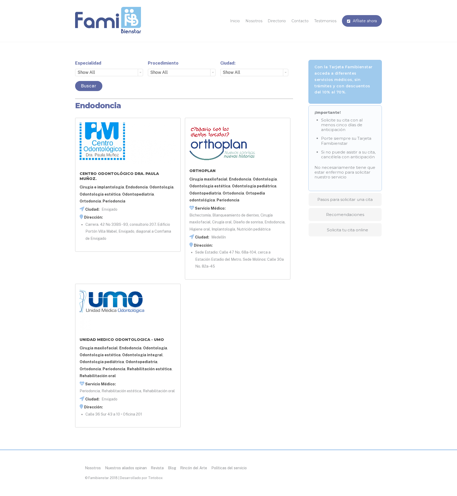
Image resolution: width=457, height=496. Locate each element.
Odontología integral (142, 355)
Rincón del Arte (193, 468)
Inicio (235, 21)
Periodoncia (114, 201)
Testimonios (325, 21)
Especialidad (88, 63)
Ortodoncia (90, 201)
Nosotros (253, 21)
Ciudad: (227, 63)
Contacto (300, 21)
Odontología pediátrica (254, 186)
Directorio (277, 21)
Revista (157, 468)
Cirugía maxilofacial (208, 179)
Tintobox (155, 478)
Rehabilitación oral (98, 376)
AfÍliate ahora (364, 21)
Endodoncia (137, 187)
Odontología (161, 187)
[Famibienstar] (108, 31)
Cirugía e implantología (102, 187)
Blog (172, 468)
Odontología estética (100, 194)
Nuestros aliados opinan (126, 468)
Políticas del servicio (229, 468)
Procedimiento (163, 63)
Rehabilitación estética (149, 369)
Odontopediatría (138, 194)
